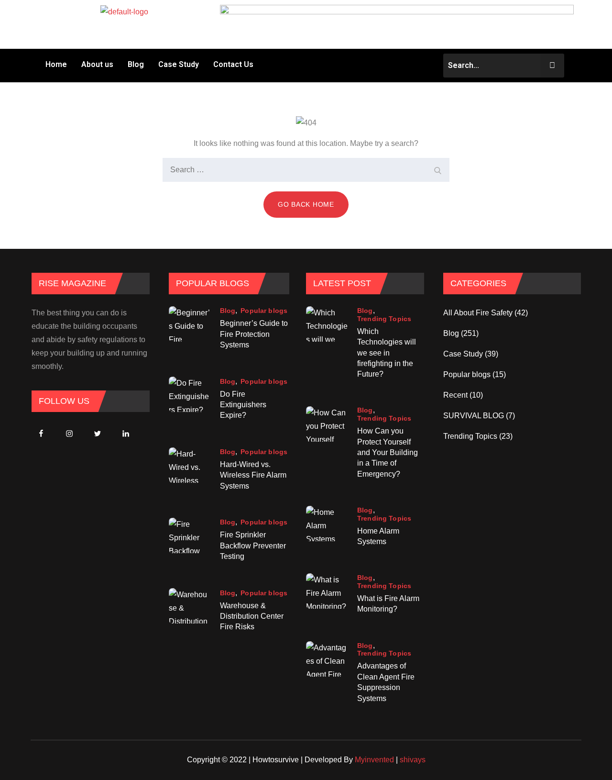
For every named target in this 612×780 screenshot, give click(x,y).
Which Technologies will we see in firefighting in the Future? (386, 353)
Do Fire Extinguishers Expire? (243, 405)
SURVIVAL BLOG (473, 416)
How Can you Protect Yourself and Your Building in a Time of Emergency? (387, 452)
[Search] (437, 170)
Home (56, 64)
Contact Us (233, 64)
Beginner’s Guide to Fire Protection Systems (254, 334)
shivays (413, 760)
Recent (455, 395)
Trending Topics (384, 319)
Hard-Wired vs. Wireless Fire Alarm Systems (253, 475)
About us (97, 64)
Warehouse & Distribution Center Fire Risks (252, 616)
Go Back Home (306, 204)
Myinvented (374, 760)
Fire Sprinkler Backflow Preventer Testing (253, 545)
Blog (136, 64)
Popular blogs (263, 310)
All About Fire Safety (478, 313)
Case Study (178, 64)
